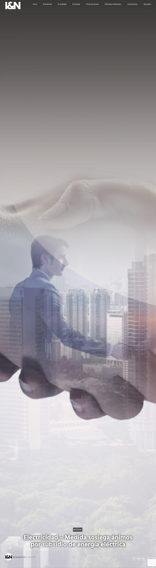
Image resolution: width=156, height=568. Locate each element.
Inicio (35, 4)
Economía (76, 4)
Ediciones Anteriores (113, 4)
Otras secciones (92, 4)
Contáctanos (132, 4)
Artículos (78, 529)
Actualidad (62, 4)
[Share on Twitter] (139, 559)
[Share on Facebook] (134, 559)
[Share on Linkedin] (144, 559)
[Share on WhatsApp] (149, 559)
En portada (47, 4)
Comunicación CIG (19, 557)
